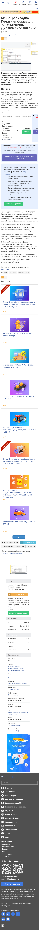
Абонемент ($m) (13, 731)
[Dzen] (18, 914)
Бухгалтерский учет (14, 725)
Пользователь (12, 678)
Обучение (9, 811)
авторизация (17, 553)
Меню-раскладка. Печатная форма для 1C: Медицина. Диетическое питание (18, 23)
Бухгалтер (11, 676)
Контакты (5, 856)
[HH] (13, 914)
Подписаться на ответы (10, 542)
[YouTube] (3, 920)
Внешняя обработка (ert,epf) (17, 683)
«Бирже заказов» (14, 607)
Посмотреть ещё (19, 537)
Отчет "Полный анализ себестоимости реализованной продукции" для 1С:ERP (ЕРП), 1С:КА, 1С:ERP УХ (19, 304)
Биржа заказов (11, 830)
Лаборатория (10, 795)
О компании (6, 842)
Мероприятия (11, 822)
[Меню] (3, 3)
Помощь (4, 851)
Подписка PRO (7, 847)
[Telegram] (3, 914)
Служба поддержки (12, 861)
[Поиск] (8, 3)
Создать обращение (12, 884)
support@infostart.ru (10, 879)
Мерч (7, 837)
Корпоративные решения (15, 807)
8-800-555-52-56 (9, 877)
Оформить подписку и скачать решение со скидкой (19, 157)
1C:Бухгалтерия (13, 695)
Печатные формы (14, 666)
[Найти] (36, 783)
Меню (5, 272)
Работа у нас (6, 854)
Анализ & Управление (14, 799)
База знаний (10, 792)
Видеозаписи (10, 826)
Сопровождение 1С (13, 803)
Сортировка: (12, 546)
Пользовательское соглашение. (13, 896)
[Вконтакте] (8, 914)
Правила (5, 849)
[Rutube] (8, 920)
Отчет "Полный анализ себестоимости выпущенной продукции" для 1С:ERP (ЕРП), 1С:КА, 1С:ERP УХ (19, 461)
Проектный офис (12, 818)
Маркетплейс (11, 814)
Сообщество (6, 844)
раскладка (13, 272)
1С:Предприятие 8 (14, 689)
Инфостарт (5, 269)
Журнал (8, 788)
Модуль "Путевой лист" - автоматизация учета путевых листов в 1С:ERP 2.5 (19, 430)
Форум (8, 833)
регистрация (7, 553)
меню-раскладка (23, 272)
